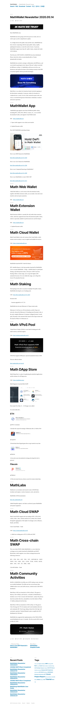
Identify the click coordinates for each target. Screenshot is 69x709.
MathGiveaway (36, 672)
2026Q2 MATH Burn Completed (20, 667)
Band (37, 663)
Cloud (44, 665)
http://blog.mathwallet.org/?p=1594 (18, 157)
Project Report (35, 638)
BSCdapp (49, 663)
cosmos (46, 665)
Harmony (36, 670)
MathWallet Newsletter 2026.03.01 (17, 691)
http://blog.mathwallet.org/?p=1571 (18, 180)
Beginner (40, 663)
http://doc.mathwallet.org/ (16, 499)
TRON (44, 679)
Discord (23, 703)
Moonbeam (36, 674)
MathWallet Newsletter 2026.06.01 (17, 673)
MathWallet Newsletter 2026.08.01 (17, 664)
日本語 (42, 6)
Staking (42, 679)
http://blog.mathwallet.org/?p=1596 (18, 165)
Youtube (32, 703)
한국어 (38, 6)
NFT (45, 674)
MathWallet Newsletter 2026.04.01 (17, 683)
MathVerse (45, 672)
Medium (28, 703)
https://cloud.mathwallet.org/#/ (20, 530)
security (53, 676)
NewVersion (41, 674)
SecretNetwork (49, 676)
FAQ (16, 6)
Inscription (39, 670)
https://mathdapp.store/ (18, 380)
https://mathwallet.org (18, 118)
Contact (28, 6)
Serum (35, 679)
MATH (46, 670)
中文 (33, 6)
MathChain (50, 670)
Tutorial (48, 679)
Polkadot (48, 674)
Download (22, 6)
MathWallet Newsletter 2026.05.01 (17, 677)
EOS (48, 667)
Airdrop (35, 663)
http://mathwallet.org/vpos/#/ (17, 363)
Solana (38, 679)
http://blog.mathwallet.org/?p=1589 (18, 173)
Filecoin (53, 667)
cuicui (12, 20)
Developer (38, 667)
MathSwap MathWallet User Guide (19, 687)
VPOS (53, 679)
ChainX (40, 665)
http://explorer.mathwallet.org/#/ (21, 335)
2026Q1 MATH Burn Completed (20, 680)
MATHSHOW (41, 672)
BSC (46, 663)
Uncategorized (27, 638)
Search (12, 6)
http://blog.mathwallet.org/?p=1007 (21, 295)
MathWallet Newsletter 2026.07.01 (17, 670)
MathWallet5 (50, 672)
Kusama (43, 670)
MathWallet (13, 4)
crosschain (50, 665)
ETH (50, 667)
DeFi (35, 667)
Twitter (19, 703)
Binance (43, 663)
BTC (52, 663)
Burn (35, 665)
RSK (46, 676)
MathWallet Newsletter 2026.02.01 (17, 695)
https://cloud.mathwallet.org (20, 243)
